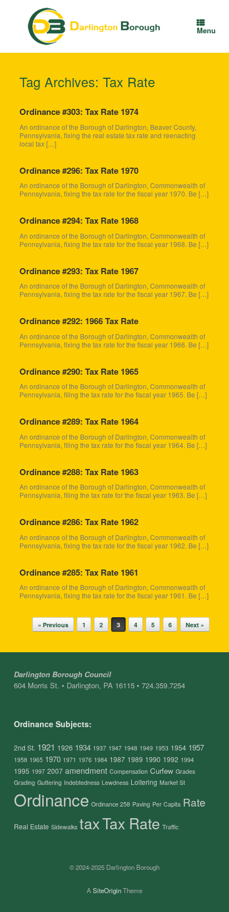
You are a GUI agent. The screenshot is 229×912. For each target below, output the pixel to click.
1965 (36, 759)
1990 (153, 759)
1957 (196, 747)
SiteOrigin (107, 890)
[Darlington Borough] (94, 26)
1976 (85, 759)
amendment (86, 770)
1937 (99, 748)
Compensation (128, 771)
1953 (161, 748)
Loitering (144, 782)
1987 (117, 759)
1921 (46, 747)
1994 (187, 759)
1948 (130, 748)
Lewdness (115, 782)
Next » (195, 625)
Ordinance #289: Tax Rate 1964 (78, 421)
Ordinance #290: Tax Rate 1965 (78, 371)
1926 (65, 747)
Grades (185, 771)
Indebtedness (81, 782)
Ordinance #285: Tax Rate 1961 (78, 572)
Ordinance (51, 799)
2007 (55, 770)
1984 (100, 759)
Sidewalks (64, 827)
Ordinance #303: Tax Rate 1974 (78, 111)
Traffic (170, 827)
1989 (135, 759)
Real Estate (31, 826)
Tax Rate (131, 823)
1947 (115, 748)
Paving (141, 804)
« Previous (53, 625)
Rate (194, 801)
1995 (21, 770)
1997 (38, 771)
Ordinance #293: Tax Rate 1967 (78, 271)
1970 (53, 759)
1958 (20, 759)
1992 (170, 759)
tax (89, 823)
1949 (146, 748)
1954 (178, 747)
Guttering (49, 782)
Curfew (161, 770)
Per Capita (166, 804)
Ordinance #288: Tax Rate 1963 (78, 472)
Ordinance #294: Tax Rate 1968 (78, 220)
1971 (69, 759)
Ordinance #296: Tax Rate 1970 (78, 170)
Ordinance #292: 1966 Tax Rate (78, 321)
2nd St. (24, 747)
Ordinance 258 (110, 804)
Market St (172, 782)
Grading (24, 782)
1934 (83, 747)
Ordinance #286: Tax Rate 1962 (78, 522)
